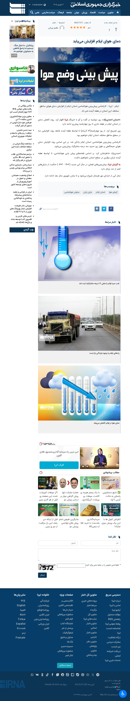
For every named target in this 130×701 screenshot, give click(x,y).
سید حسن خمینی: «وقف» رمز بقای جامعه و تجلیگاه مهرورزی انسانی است (21, 134)
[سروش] (62, 675)
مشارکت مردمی (113, 642)
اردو (23, 633)
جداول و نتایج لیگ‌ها (66, 640)
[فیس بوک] (52, 675)
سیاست (101, 13)
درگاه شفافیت (114, 638)
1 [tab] (22, 21)
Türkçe (21, 619)
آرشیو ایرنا (116, 610)
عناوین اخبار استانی (91, 626)
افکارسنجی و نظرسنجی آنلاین (66, 603)
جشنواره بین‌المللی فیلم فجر (65, 617)
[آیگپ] (72, 675)
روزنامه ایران (43, 605)
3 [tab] (15, 21)
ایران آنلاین (44, 615)
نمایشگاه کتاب (66, 624)
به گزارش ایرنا (114, 165)
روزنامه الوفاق (43, 610)
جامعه (69, 13)
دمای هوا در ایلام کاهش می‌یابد (106, 423)
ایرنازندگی (44, 601)
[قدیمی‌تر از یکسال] (79, 253)
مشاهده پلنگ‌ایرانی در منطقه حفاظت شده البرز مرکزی (22, 147)
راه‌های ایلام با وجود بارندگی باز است (104, 353)
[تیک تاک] (47, 675)
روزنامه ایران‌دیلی (41, 619)
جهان (76, 13)
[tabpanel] (22, 42)
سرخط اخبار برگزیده (92, 608)
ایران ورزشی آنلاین (43, 626)
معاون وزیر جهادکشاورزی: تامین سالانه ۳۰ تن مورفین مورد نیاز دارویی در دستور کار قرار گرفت (21, 121)
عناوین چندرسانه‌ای (91, 653)
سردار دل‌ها (68, 610)
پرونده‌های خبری (89, 601)
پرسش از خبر (67, 628)
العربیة (22, 610)
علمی (37, 13)
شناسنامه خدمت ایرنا (113, 631)
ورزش (84, 13)
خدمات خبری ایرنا (112, 660)
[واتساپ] (32, 675)
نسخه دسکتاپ (65, 665)
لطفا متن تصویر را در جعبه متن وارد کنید (103, 565)
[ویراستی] (57, 675)
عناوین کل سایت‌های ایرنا (90, 617)
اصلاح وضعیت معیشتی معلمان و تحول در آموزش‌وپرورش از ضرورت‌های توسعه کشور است (21, 181)
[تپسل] (40, 444)
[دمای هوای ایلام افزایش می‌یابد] (79, 75)
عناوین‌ (111, 13)
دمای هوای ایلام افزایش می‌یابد (96, 41)
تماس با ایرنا (115, 605)
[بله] (77, 675)
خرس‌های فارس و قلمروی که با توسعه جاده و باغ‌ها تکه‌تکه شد (21, 219)
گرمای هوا (113, 192)
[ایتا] (67, 675)
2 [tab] (19, 21)
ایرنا (95, 5)
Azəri (22, 615)
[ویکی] (37, 675)
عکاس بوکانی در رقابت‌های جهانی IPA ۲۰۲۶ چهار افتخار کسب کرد (21, 109)
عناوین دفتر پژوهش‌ (92, 644)
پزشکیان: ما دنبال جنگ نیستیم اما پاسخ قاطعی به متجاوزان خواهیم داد (23, 48)
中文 (23, 601)
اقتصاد (93, 13)
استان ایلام (100, 192)
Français (20, 638)
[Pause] (83, 466)
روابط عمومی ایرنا (112, 624)
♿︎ (123, 693)
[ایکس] (93, 675)
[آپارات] (83, 675)
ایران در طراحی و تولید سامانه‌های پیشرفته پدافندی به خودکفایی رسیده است (22, 196)
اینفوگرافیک (67, 633)
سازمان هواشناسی (71, 192)
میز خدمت (115, 647)
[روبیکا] (88, 675)
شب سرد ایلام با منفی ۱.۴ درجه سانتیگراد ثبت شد (99, 283)
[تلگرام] (98, 675)
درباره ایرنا (116, 601)
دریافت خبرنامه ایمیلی (113, 654)
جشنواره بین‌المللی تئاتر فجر (65, 653)
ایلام (54, 22)
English (21, 605)
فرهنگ (60, 13)
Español (20, 624)
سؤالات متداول (113, 615)
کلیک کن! (59, 465)
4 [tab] (12, 21)
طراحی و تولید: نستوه (112, 688)
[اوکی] (42, 675)
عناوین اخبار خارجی (91, 635)
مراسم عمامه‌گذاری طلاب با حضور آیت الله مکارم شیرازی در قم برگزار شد (21, 157)
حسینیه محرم (67, 646)
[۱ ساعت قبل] (22, 33)
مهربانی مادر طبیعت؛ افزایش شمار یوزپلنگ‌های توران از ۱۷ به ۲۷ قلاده (21, 209)
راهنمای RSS (114, 619)
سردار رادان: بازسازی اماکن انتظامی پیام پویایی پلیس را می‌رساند (21, 168)
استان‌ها (62, 22)
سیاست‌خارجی (48, 13)
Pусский (21, 629)
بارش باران (87, 192)
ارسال (42, 575)
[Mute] (87, 466)
